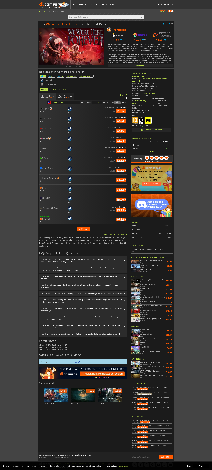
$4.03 (121, 180)
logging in (77, 362)
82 (42, 161)
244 (42, 201)
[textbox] (56, 102)
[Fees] (117, 102)
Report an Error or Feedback (115, 234)
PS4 (61, 76)
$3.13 (121, 170)
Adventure (146, 79)
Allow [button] (201, 466)
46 (42, 151)
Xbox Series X (87, 76)
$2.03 (121, 121)
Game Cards (83, 5)
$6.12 (121, 219)
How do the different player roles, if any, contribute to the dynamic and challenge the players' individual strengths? (79, 286)
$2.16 (121, 131)
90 (42, 141)
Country (43, 102)
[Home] (39, 11)
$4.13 (121, 190)
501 (42, 181)
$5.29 (121, 199)
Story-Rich (136, 81)
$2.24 (121, 141)
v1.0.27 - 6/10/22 (148, 93)
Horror (164, 79)
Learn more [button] (123, 466)
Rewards (104, 5)
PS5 (52, 76)
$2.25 (121, 151)
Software (94, 5)
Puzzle (158, 79)
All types (44, 89)
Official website (138, 76)
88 (42, 131)
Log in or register (164, 5)
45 (42, 121)
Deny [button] (189, 466)
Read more (140, 66)
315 (42, 191)
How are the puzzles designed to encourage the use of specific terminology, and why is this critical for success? (82, 294)
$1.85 (121, 111)
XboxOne (72, 76)
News (112, 5)
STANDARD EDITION (58, 89)
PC (44, 76)
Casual (152, 79)
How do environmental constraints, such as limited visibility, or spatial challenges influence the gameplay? (80, 334)
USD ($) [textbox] (96, 102)
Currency (87, 102)
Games (74, 5)
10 (42, 211)
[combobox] (63, 102)
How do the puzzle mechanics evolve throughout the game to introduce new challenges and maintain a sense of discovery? (81, 309)
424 (42, 111)
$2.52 (121, 160)
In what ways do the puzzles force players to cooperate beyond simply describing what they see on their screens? (79, 277)
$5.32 (121, 210)
